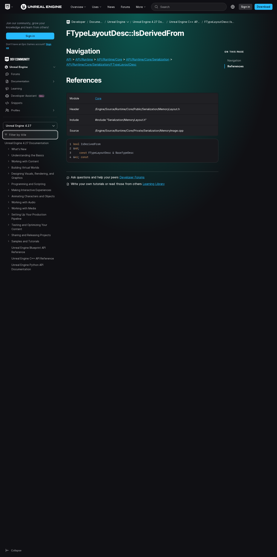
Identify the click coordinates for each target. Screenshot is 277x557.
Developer (79, 21)
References (235, 66)
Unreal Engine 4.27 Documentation (27, 143)
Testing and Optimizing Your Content (29, 227)
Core (98, 98)
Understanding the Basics (27, 155)
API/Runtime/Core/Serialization (147, 59)
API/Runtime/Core (109, 59)
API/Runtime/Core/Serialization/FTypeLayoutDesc (101, 64)
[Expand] (8, 148)
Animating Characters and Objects (33, 196)
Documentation (96, 21)
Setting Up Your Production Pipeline (28, 216)
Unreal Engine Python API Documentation (27, 267)
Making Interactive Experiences (31, 190)
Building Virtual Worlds (25, 167)
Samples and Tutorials (25, 241)
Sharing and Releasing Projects (31, 235)
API (68, 59)
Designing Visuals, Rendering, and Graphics (32, 175)
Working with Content (25, 161)
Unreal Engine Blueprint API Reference (28, 249)
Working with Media (23, 208)
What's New (18, 149)
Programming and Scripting (28, 184)
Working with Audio (23, 202)
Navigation (234, 60)
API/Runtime (84, 59)
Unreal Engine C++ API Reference (32, 258)
